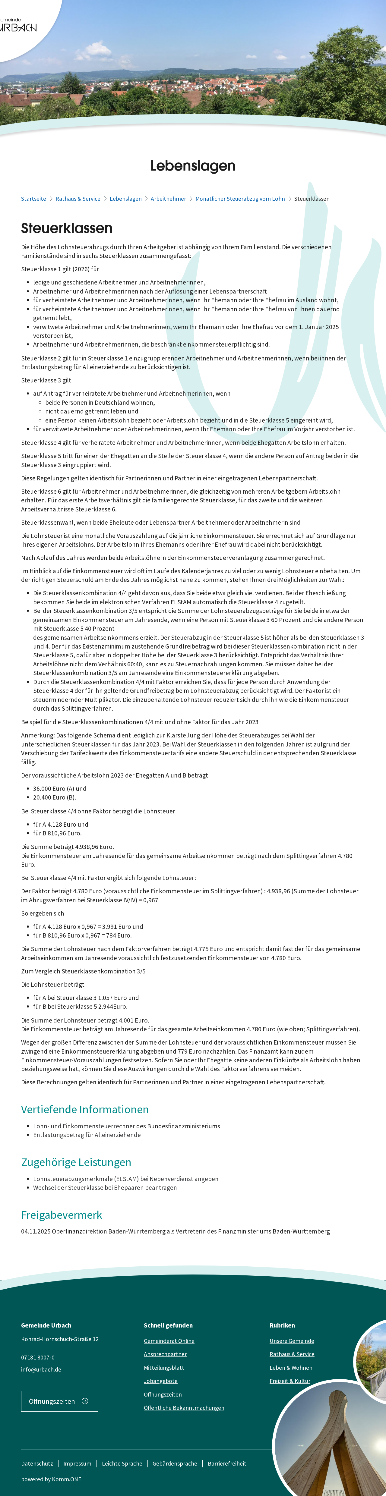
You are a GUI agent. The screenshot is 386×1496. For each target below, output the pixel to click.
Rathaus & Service (77, 198)
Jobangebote (161, 1380)
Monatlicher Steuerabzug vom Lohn (240, 198)
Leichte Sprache (122, 1463)
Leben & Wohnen (291, 1367)
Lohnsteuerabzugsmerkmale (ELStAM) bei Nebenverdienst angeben (126, 1179)
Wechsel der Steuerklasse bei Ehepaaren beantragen (105, 1187)
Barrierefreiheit (227, 1463)
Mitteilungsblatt (164, 1367)
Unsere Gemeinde (292, 1340)
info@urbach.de (41, 1369)
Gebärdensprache (175, 1463)
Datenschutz (37, 1463)
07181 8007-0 (38, 1357)
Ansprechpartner (165, 1354)
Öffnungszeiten (52, 1401)
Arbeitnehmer (168, 198)
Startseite (33, 198)
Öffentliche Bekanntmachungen (184, 1407)
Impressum (77, 1463)
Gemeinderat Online (169, 1340)
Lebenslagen (126, 198)
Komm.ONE (66, 1479)
